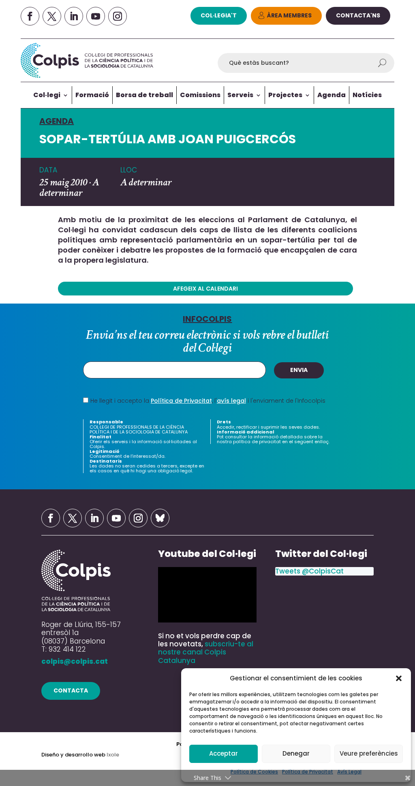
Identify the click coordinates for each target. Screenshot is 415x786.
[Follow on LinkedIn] (73, 16)
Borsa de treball (144, 95)
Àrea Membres (289, 15)
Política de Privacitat (181, 401)
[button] (399, 678)
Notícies (367, 95)
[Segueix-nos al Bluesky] (160, 518)
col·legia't (219, 15)
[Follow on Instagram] (117, 16)
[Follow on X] (52, 16)
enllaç (321, 441)
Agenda (331, 95)
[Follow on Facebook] (30, 16)
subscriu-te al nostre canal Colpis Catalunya (205, 652)
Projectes (285, 95)
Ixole (113, 754)
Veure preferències (369, 753)
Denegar (296, 753)
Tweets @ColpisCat (309, 571)
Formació (92, 95)
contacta (70, 690)
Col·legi (46, 95)
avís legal (231, 401)
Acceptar (223, 753)
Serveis (240, 95)
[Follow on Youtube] (95, 16)
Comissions (200, 95)
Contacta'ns (358, 15)
